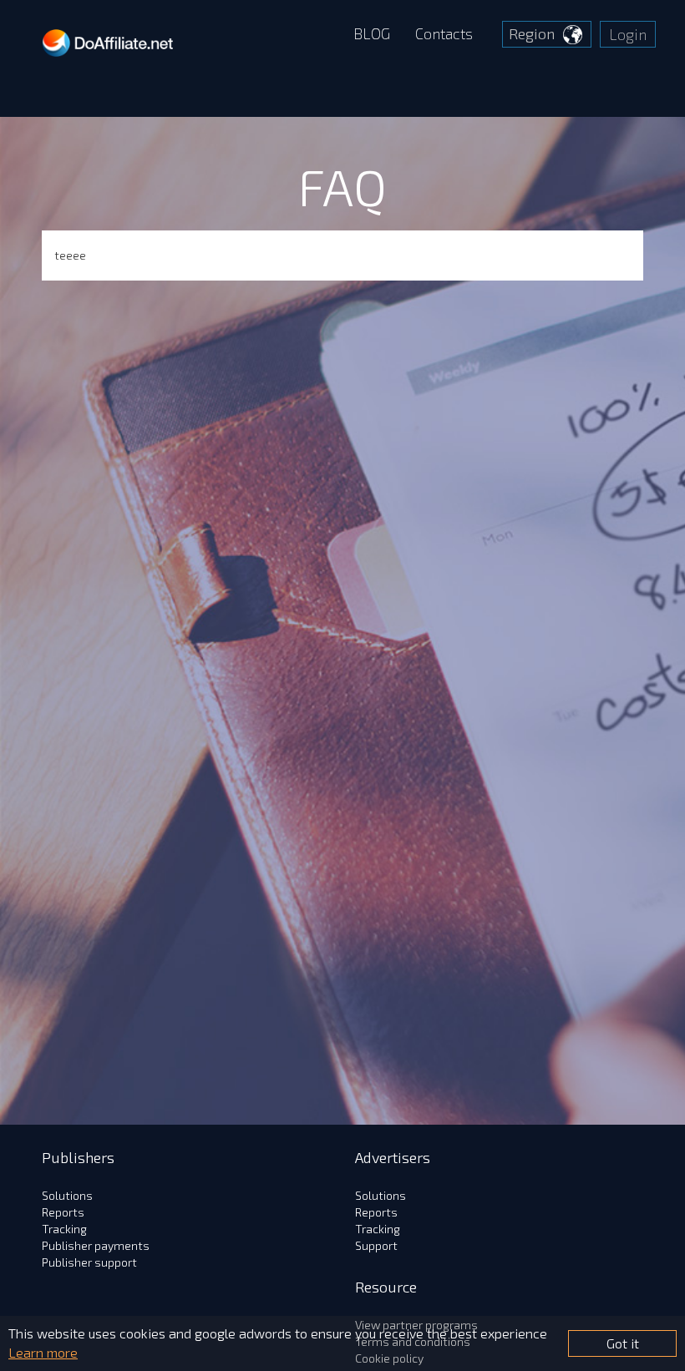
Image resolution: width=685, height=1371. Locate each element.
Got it (622, 1343)
